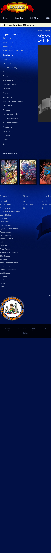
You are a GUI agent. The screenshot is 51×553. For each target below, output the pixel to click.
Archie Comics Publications (13, 51)
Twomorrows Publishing (12, 114)
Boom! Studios (8, 55)
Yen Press (6, 135)
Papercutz (6, 93)
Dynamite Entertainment (12, 72)
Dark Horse (7, 63)
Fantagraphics (8, 76)
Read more (29, 25)
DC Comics (7, 38)
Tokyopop (6, 110)
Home (5, 18)
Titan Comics (8, 106)
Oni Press (6, 89)
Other (5, 144)
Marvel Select (28, 204)
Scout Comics (8, 97)
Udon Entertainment (10, 118)
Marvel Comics (8, 42)
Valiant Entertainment (11, 123)
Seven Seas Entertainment (13, 101)
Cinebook (6, 59)
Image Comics (8, 46)
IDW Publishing (8, 80)
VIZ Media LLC (8, 131)
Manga (5, 140)
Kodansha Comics (9, 84)
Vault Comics (8, 127)
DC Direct (26, 201)
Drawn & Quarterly (10, 67)
